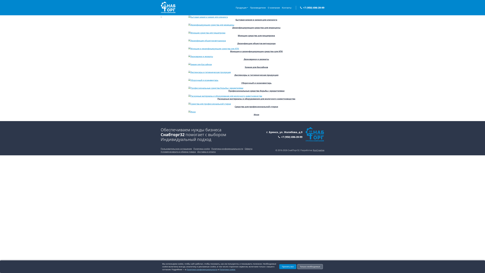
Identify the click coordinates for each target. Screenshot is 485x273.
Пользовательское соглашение (176, 148)
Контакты (286, 7)
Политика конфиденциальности (227, 148)
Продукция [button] (241, 7)
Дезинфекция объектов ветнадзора (256, 43)
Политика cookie (201, 148)
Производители (258, 7)
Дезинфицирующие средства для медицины (256, 27)
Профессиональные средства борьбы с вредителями (256, 91)
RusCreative (318, 150)
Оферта (248, 148)
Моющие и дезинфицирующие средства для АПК (256, 51)
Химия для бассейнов (256, 67)
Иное (256, 114)
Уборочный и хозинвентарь (256, 83)
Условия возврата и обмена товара (178, 151)
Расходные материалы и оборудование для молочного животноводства (256, 99)
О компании (274, 7)
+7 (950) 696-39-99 (313, 7)
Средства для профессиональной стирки (256, 106)
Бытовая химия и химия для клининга (256, 20)
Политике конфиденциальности (202, 269)
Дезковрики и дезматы (256, 59)
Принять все (288, 266)
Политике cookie (227, 269)
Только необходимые (310, 266)
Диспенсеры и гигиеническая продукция (256, 75)
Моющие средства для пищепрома (256, 35)
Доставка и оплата (206, 151)
